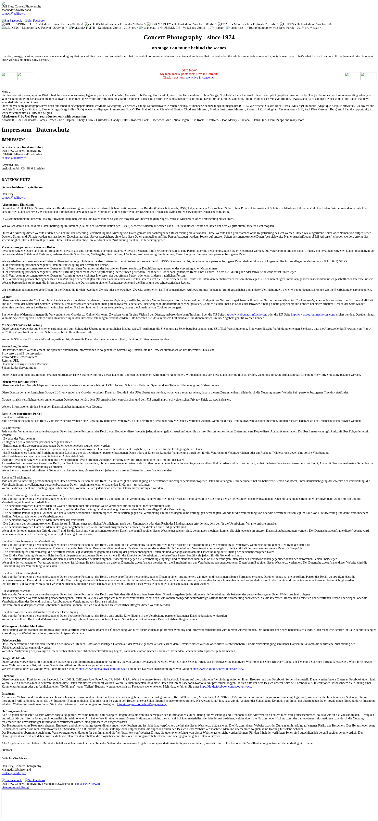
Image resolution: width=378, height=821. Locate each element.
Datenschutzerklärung (15, 787)
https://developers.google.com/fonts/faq (103, 668)
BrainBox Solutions (18, 758)
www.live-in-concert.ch (200, 77)
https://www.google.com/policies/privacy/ (218, 668)
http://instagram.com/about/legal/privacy (142, 704)
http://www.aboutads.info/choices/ (246, 314)
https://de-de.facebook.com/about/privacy (225, 686)
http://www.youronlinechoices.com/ (313, 314)
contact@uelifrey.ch (14, 13)
